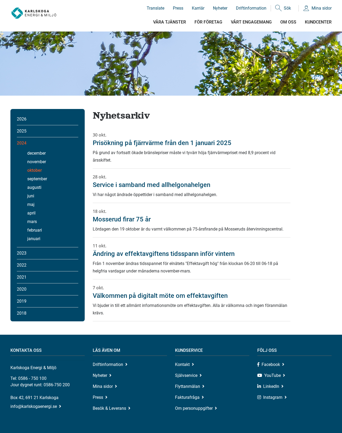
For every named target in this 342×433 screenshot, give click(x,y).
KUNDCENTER (318, 22)
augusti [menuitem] (34, 187)
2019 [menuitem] (21, 301)
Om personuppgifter (194, 408)
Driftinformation (251, 8)
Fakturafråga (187, 397)
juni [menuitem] (30, 195)
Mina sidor (322, 8)
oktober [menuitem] (34, 170)
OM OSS (288, 22)
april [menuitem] (31, 213)
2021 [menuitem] (21, 277)
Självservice (186, 375)
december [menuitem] (36, 153)
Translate (155, 8)
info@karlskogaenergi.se (33, 406)
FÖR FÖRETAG (208, 22)
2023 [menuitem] (21, 253)
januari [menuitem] (33, 238)
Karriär (198, 8)
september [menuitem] (37, 178)
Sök (287, 8)
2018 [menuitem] (21, 313)
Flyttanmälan (187, 386)
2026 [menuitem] (21, 119)
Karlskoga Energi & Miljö (33, 13)
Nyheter (220, 8)
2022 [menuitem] (21, 265)
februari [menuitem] (34, 230)
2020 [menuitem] (21, 289)
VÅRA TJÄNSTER (169, 22)
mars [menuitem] (32, 221)
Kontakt (182, 364)
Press (178, 8)
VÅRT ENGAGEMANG (251, 22)
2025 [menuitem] (21, 131)
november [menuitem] (36, 161)
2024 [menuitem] (21, 143)
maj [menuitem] (30, 204)
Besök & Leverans (109, 408)
